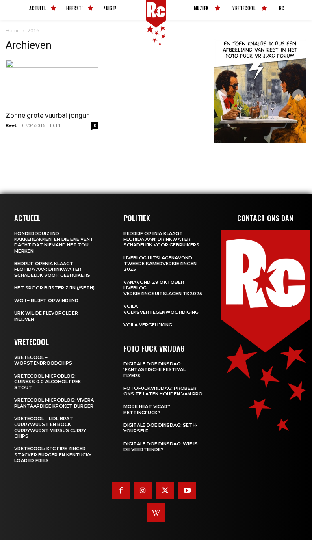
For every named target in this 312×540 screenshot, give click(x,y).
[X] (165, 490)
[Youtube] (187, 490)
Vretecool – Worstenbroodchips (43, 360)
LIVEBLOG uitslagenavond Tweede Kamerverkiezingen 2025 (160, 263)
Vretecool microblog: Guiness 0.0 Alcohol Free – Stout (49, 382)
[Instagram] (143, 490)
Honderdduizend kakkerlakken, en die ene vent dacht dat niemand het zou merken (53, 242)
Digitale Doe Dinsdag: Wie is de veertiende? (161, 446)
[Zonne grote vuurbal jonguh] (52, 83)
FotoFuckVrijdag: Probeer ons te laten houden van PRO (163, 391)
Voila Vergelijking (148, 325)
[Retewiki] (156, 512)
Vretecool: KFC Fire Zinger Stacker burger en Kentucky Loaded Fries (52, 454)
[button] (222, 95)
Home (13, 30)
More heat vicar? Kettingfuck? (147, 409)
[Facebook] (121, 490)
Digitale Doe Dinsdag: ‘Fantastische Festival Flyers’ (155, 369)
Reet (11, 125)
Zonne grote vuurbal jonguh (48, 115)
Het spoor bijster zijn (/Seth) (54, 288)
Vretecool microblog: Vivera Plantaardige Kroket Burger (54, 402)
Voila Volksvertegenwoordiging (161, 309)
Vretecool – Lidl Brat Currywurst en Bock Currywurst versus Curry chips (50, 427)
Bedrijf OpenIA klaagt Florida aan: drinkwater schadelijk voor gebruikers (52, 269)
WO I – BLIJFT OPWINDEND (46, 300)
